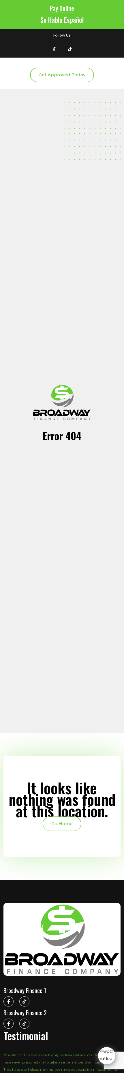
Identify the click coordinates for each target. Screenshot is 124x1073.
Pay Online (62, 8)
